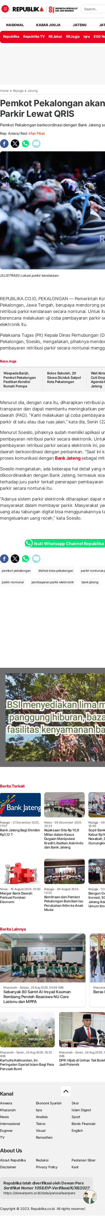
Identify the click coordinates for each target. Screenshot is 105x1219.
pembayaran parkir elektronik (53, 582)
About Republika (13, 1160)
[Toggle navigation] (5, 9)
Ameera (6, 1103)
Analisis (42, 1117)
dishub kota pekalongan (55, 571)
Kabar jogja (48, 25)
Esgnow (6, 1130)
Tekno (40, 1124)
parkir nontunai (13, 582)
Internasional (10, 1124)
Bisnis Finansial (83, 1124)
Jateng (80, 25)
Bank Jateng (67, 458)
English (77, 1130)
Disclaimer (8, 1167)
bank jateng (90, 582)
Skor (75, 1103)
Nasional (15, 25)
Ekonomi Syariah (49, 1103)
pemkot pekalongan (16, 571)
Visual (40, 1130)
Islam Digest (81, 1110)
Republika (11, 36)
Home (4, 91)
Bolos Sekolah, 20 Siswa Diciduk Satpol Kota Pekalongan (64, 377)
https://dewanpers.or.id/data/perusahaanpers (39, 1193)
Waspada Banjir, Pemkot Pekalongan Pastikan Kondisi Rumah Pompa (19, 379)
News (4, 1117)
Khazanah (7, 1110)
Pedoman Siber (83, 1160)
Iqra (39, 1110)
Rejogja (18, 91)
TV (2, 1137)
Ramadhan (44, 1137)
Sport (76, 1117)
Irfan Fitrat (36, 133)
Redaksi (42, 1160)
